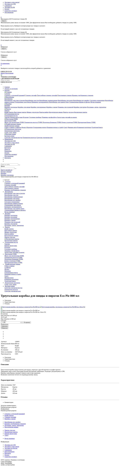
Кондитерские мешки (56, 112)
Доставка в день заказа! (12, 2)
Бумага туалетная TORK (70, 122)
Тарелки (7, 117)
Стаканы (7, 94)
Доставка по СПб (10, 4)
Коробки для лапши (24, 107)
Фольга (24, 127)
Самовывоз (8, 5)
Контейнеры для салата (65, 100)
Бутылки (26, 117)
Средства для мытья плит (44, 137)
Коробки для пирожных (38, 107)
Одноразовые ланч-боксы (23, 102)
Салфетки (18, 127)
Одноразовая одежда (39, 127)
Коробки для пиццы (10, 107)
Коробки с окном (51, 107)
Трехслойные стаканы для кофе (47, 95)
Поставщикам (8, 12)
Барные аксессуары (16, 117)
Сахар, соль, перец (10, 132)
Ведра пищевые (96, 102)
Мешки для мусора (33, 112)
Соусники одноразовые (97, 100)
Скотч (66, 127)
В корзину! (27, 322)
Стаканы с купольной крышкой (14, 95)
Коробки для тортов (80, 107)
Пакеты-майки (44, 112)
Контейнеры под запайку (81, 100)
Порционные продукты (12, 131)
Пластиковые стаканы (64, 95)
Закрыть (4, 21)
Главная (7, 87)
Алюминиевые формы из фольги (79, 102)
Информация (8, 139)
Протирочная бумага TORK (87, 122)
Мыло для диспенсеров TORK (14, 122)
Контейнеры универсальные (48, 100)
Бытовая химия (9, 136)
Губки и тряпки (9, 127)
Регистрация (9, 73)
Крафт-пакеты (9, 112)
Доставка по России (10, 448)
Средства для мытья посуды (13, 137)
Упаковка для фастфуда (49, 117)
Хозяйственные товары (11, 126)
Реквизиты (7, 151)
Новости (7, 149)
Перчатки (30, 127)
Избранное (5, 328)
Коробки (7, 105)
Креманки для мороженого (40, 102)
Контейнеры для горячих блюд (59, 102)
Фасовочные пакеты (80, 112)
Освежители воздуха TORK (33, 122)
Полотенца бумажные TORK (52, 122)
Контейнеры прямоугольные (13, 203)
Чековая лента (72, 127)
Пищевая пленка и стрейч (55, 127)
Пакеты (6, 110)
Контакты (7, 147)
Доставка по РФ (9, 7)
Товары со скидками (11, 88)
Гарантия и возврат (10, 11)
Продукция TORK (10, 120)
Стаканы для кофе (31, 95)
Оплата (6, 9)
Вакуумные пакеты (20, 112)
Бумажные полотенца (84, 127)
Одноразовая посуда (10, 115)
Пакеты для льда (68, 112)
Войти (3, 73)
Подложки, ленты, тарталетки (96, 107)
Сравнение (5, 326)
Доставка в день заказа (11, 142)
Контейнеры (8, 99)
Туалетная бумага (97, 127)
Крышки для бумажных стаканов (82, 95)
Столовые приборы (35, 117)
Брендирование (9, 451)
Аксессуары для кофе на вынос (67, 117)
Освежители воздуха (29, 137)
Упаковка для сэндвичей (65, 107)
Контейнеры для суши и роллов (14, 100)
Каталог (7, 90)
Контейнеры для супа (32, 100)
